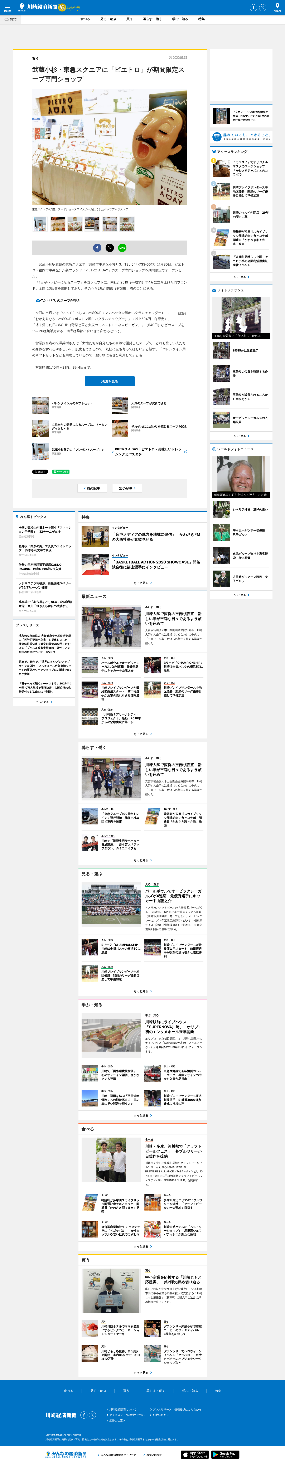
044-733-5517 (142, 264)
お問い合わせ (161, 1414)
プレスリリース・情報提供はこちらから (177, 1409)
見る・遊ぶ (108, 19)
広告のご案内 (117, 1420)
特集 (201, 19)
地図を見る (109, 381)
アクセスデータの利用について (128, 1414)
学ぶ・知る (180, 19)
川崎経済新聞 (37, 7)
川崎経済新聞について (122, 1409)
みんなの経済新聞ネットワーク (65, 1455)
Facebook (253, 7)
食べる (85, 19)
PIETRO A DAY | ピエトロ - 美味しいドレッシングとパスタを (148, 451)
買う (129, 19)
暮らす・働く (152, 19)
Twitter (262, 7)
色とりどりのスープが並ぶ (60, 300)
